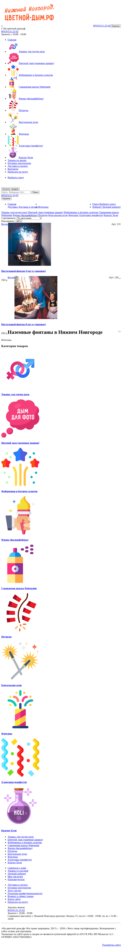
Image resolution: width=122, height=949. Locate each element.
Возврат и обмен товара (21, 896)
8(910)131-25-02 (9, 31)
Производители (16, 879)
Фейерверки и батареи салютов (36, 75)
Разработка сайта (111, 945)
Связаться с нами (17, 868)
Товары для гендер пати (32, 51)
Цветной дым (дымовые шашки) (36, 63)
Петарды (23, 110)
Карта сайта (14, 899)
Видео (4, 224)
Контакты (13, 169)
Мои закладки (15, 876)
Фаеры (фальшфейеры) (31, 98)
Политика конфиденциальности (25, 893)
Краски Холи (26, 157)
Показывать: (8, 221)
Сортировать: (8, 218)
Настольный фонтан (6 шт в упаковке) (23, 324)
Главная (12, 39)
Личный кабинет (17, 873)
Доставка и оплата (18, 166)
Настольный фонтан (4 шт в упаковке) (23, 271)
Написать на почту (18, 171)
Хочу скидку (14, 890)
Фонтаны (24, 134)
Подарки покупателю (19, 163)
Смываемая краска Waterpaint (34, 86)
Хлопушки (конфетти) (31, 145)
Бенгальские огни (28, 122)
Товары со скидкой (18, 870)
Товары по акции (17, 160)
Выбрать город (16, 177)
